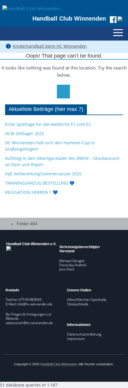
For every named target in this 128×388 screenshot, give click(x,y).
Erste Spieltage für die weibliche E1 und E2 (48, 124)
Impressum (76, 338)
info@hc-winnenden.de (34, 304)
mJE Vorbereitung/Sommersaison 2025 (43, 174)
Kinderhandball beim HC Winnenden (50, 46)
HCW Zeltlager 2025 (24, 133)
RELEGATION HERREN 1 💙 (31, 192)
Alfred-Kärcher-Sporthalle (87, 299)
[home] (7, 224)
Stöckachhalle (77, 304)
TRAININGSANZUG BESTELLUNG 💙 (39, 183)
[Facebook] (113, 19)
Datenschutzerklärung (84, 334)
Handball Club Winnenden (69, 18)
